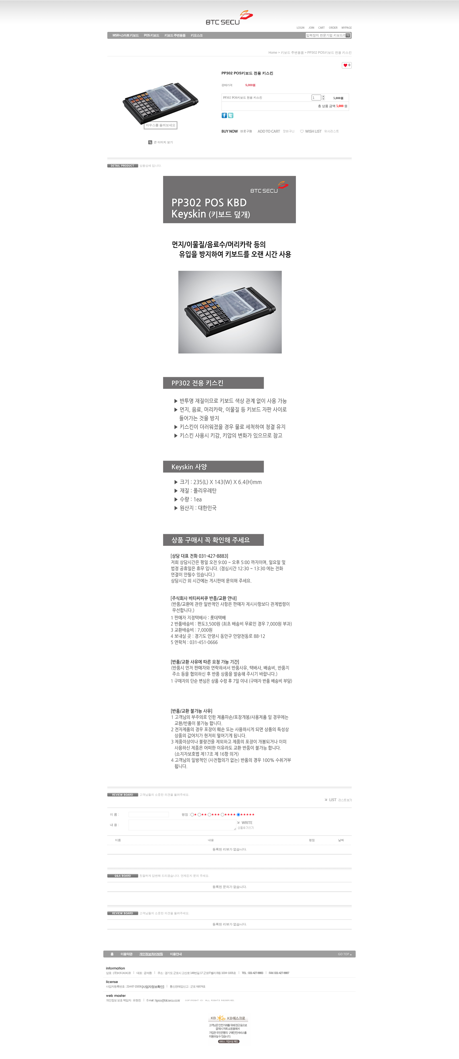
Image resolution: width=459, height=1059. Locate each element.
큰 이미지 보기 (163, 142)
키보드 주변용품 (174, 35)
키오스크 (196, 35)
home (273, 52)
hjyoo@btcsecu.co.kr (167, 1000)
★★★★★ (247, 814)
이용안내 (176, 954)
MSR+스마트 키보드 (126, 35)
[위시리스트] (319, 131)
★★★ (215, 814)
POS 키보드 (151, 35)
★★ (204, 814)
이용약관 (126, 954)
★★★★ (230, 814)
